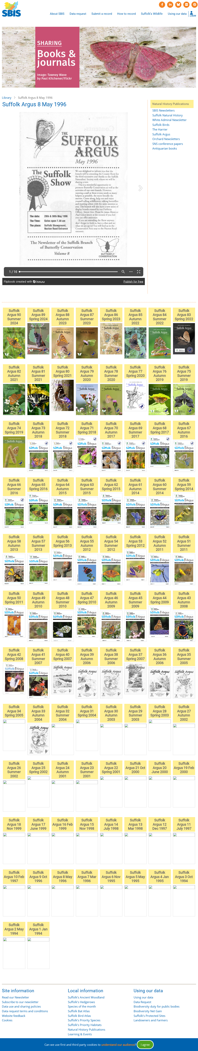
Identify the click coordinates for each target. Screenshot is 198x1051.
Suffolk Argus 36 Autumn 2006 (159, 656)
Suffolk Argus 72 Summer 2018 (62, 430)
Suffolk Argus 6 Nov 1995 (111, 876)
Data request (78, 14)
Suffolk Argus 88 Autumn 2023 (62, 317)
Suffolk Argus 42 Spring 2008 (14, 654)
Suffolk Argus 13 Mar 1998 (135, 824)
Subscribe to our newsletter (20, 1002)
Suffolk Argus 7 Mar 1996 (87, 876)
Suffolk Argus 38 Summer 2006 (111, 656)
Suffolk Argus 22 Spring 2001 (111, 767)
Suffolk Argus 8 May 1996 (62, 876)
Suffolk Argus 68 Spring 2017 (159, 428)
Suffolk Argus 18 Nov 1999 (14, 824)
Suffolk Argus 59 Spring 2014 (184, 484)
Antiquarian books (164, 148)
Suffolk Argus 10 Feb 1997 (14, 876)
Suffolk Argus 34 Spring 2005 (14, 711)
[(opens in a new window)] (162, 4)
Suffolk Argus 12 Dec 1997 (159, 824)
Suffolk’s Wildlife (152, 14)
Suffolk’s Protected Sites (149, 1016)
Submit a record (101, 14)
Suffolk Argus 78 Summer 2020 (111, 373)
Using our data (177, 14)
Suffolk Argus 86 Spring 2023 (111, 315)
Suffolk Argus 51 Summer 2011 (184, 543)
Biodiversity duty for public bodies (156, 1006)
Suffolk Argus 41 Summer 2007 (38, 656)
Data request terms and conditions (25, 1011)
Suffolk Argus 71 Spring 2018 (87, 428)
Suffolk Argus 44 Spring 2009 (159, 598)
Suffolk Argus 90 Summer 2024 (14, 317)
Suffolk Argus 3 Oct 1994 (184, 876)
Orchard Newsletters (166, 139)
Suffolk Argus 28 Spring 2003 (159, 711)
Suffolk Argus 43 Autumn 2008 (184, 600)
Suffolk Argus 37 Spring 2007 (135, 654)
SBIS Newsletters (163, 110)
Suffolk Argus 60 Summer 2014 (159, 486)
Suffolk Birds (160, 125)
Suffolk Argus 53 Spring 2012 (135, 541)
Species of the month (82, 1006)
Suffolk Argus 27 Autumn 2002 (184, 713)
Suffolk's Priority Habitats (85, 1025)
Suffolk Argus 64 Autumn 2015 (62, 486)
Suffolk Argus (161, 134)
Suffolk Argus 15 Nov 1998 (86, 824)
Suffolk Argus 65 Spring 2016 (38, 484)
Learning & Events (80, 1034)
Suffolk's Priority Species (84, 1020)
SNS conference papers (167, 144)
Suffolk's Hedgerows (81, 1002)
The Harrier (159, 129)
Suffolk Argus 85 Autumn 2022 (135, 317)
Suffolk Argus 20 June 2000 (160, 767)
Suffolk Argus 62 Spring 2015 (111, 484)
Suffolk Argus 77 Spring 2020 (135, 371)
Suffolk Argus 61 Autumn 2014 (135, 486)
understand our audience (118, 1045)
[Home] (11, 9)
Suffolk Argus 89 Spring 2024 (38, 315)
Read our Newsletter (15, 997)
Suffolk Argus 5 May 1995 (135, 876)
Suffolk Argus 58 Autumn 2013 (14, 543)
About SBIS (57, 14)
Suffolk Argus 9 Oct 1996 (38, 876)
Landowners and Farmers (151, 1020)
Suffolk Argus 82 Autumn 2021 (14, 373)
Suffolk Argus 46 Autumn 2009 (111, 600)
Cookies (7, 1020)
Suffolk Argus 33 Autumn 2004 (38, 713)
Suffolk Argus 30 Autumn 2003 (111, 713)
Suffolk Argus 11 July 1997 (184, 824)
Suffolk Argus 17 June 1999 (38, 824)
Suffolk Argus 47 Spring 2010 (87, 598)
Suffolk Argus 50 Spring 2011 (14, 598)
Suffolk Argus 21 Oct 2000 (135, 767)
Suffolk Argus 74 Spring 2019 (14, 428)
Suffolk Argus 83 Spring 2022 (184, 315)
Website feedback (13, 1016)
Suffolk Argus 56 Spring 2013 (62, 541)
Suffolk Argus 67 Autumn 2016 (184, 430)
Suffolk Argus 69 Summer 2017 (135, 430)
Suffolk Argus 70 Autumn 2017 (111, 430)
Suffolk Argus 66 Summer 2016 (14, 486)
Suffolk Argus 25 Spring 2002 (38, 767)
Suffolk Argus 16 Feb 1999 (62, 824)
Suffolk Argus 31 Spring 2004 (87, 711)
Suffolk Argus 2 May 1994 (14, 929)
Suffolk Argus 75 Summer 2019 (184, 373)
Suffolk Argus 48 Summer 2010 (62, 600)
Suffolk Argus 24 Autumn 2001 (62, 769)
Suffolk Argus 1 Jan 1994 (38, 929)
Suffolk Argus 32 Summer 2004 (62, 713)
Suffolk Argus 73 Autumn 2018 (38, 430)
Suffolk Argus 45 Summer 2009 (135, 600)
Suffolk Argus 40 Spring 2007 (62, 654)
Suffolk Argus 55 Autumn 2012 (87, 543)
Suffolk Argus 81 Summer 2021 (38, 373)
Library (6, 97)
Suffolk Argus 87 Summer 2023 (87, 317)
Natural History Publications (86, 1029)
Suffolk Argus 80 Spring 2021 (62, 371)
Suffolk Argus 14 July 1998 (111, 824)
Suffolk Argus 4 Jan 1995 (159, 876)
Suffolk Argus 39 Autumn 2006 (87, 656)
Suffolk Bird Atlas (79, 1016)
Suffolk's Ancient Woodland (86, 997)
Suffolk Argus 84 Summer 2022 (159, 317)
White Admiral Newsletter (169, 120)
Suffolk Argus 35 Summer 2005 (184, 656)
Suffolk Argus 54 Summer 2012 (111, 543)
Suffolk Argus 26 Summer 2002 (14, 769)
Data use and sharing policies (21, 1006)
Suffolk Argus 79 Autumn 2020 (87, 373)
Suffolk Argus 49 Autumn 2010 (38, 600)
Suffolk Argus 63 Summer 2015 (87, 486)
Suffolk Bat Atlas (79, 1011)
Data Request (142, 1002)
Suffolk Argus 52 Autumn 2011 (159, 543)
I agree (145, 1045)
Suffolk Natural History (167, 115)
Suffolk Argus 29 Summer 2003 (135, 713)
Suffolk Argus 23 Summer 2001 (87, 769)
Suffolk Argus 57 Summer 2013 (38, 543)
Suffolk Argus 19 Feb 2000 (184, 767)
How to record (126, 14)
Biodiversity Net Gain (148, 1011)
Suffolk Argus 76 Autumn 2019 (159, 373)
